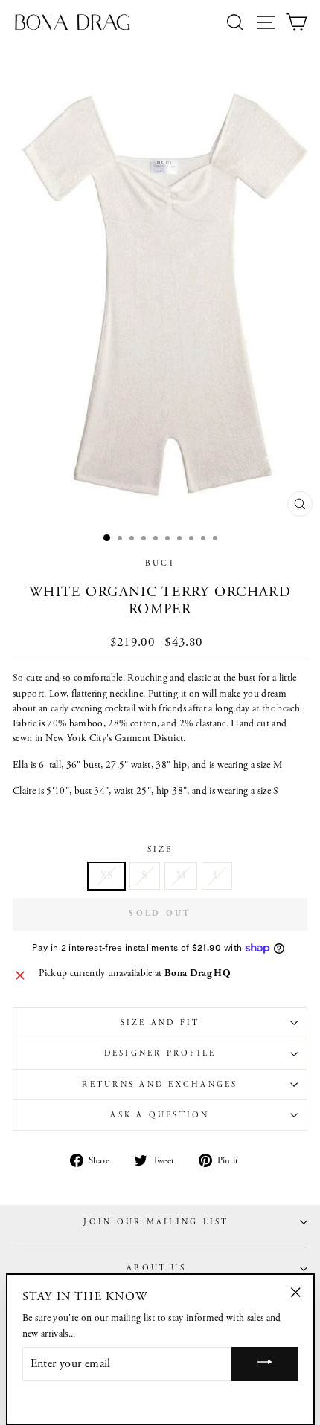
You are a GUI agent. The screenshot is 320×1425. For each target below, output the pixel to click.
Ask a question (159, 1115)
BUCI (160, 563)
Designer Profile (160, 1053)
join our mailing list (155, 1222)
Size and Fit (160, 1023)
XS (107, 875)
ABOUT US (156, 1268)
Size (160, 849)
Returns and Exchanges (159, 1084)
